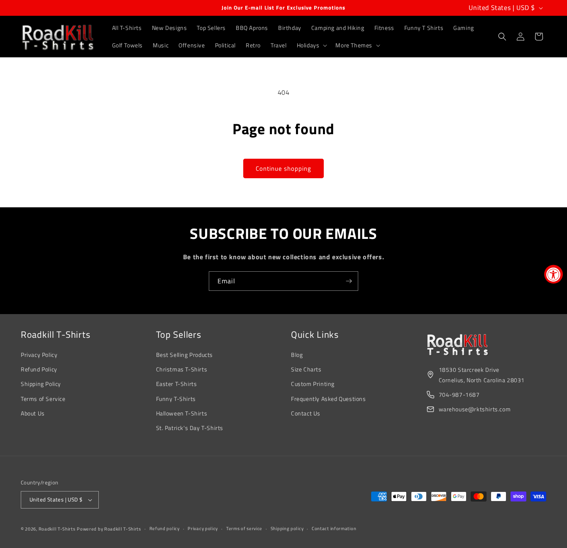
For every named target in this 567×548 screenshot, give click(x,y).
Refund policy (164, 528)
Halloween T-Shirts (182, 413)
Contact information (334, 528)
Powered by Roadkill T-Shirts (109, 529)
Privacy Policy (39, 354)
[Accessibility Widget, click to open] (553, 274)
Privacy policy (203, 528)
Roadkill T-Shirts (57, 529)
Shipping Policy (41, 383)
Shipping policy (287, 528)
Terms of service (244, 528)
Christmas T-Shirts (182, 369)
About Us (33, 413)
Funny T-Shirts (176, 398)
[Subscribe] (349, 281)
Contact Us (305, 413)
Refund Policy (39, 369)
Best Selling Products (184, 354)
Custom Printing (313, 383)
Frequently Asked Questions (328, 398)
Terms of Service (43, 398)
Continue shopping (283, 168)
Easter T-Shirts (176, 383)
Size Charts (306, 369)
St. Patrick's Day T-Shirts (190, 427)
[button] (311, 45)
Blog (297, 354)
